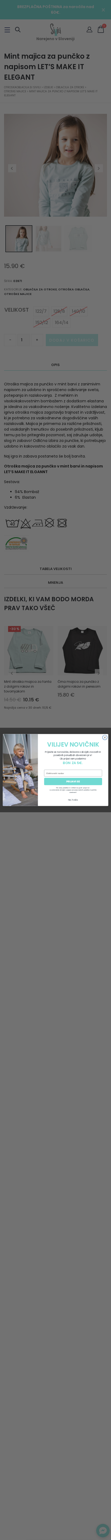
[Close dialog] (104, 737)
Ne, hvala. (73, 800)
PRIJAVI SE (73, 781)
